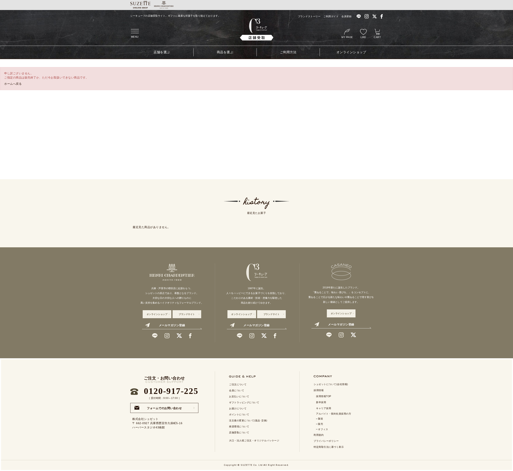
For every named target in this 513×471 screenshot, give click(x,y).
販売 (320, 424)
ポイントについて (239, 414)
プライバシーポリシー (326, 441)
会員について (236, 390)
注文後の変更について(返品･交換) (248, 420)
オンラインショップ (351, 52)
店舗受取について (239, 432)
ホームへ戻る (13, 83)
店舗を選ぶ (161, 52)
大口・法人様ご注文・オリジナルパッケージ (254, 440)
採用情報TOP (323, 396)
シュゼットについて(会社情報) (331, 384)
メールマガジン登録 (172, 325)
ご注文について (238, 384)
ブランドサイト (187, 314)
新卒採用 (321, 402)
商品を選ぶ (225, 52)
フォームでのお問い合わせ (164, 407)
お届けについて (238, 408)
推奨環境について (239, 426)
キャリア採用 (323, 408)
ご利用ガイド (330, 16)
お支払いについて (239, 396)
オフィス (323, 429)
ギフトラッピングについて (244, 402)
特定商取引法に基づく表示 (329, 447)
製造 (320, 418)
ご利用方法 (288, 52)
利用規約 (319, 435)
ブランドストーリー (309, 16)
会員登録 (346, 16)
